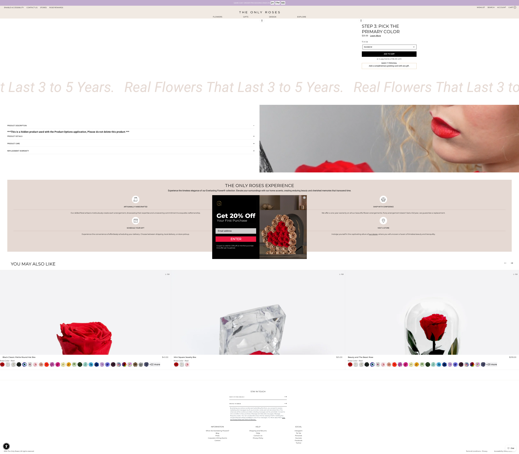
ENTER (236, 239)
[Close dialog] (304, 197)
